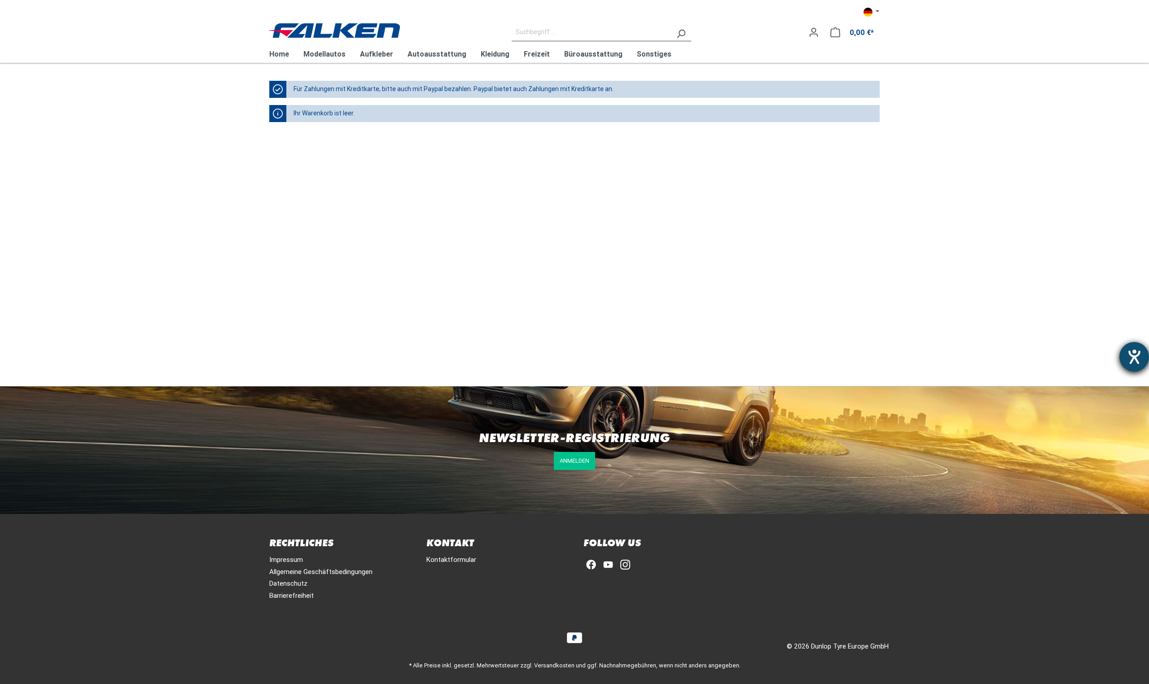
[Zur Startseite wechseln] (334, 30)
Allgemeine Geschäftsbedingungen (321, 571)
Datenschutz (288, 583)
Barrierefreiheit (291, 595)
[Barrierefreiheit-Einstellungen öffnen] (1134, 357)
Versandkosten (554, 665)
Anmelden (574, 461)
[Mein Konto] (813, 32)
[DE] (871, 12)
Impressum (286, 559)
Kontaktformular (451, 559)
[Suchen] (681, 32)
